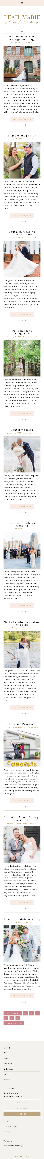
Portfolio (8, 1064)
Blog (6, 1074)
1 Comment (29, 42)
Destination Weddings (13, 1146)
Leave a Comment (29, 238)
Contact (7, 1080)
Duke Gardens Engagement (22, 332)
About (6, 1058)
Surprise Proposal (22, 723)
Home (6, 1053)
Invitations (8, 1069)
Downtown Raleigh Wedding (22, 524)
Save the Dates (10, 1126)
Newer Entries (12, 1013)
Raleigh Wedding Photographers (22, 20)
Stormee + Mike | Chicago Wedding (22, 818)
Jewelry (7, 1132)
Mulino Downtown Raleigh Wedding (22, 38)
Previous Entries (14, 1023)
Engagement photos (22, 135)
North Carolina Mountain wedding (22, 623)
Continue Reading (22, 119)
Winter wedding (22, 429)
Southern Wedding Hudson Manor (22, 233)
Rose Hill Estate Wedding (22, 919)
